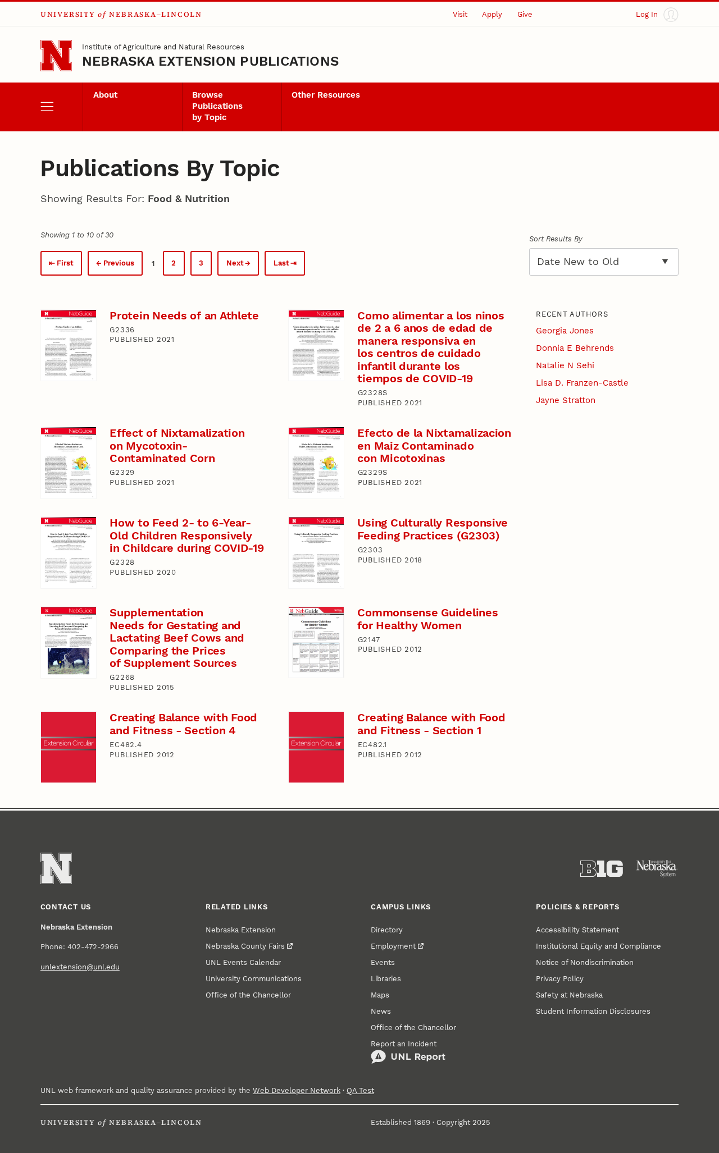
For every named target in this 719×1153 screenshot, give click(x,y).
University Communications (254, 978)
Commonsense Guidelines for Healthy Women (427, 619)
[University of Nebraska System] (657, 869)
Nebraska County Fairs (245, 946)
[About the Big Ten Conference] (601, 869)
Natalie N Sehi (565, 365)
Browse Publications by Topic (217, 106)
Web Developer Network (296, 1090)
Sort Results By (556, 239)
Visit (460, 14)
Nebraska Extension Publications (210, 61)
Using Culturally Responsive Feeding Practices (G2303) (432, 529)
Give (525, 14)
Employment (393, 946)
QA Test (360, 1090)
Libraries (386, 978)
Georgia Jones (565, 331)
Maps (380, 995)
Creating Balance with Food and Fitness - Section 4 (183, 724)
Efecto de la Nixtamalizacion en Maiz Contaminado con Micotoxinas (434, 445)
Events (383, 962)
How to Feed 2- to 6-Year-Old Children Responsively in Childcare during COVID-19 (187, 535)
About (105, 95)
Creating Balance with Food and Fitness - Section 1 (431, 724)
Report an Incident (403, 1044)
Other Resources (326, 95)
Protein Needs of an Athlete (184, 315)
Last (281, 263)
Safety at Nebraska (569, 995)
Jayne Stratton (565, 400)
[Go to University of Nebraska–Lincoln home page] (56, 55)
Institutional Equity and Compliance (598, 946)
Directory (387, 930)
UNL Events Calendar (243, 962)
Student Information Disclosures (593, 1011)
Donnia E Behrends (575, 348)
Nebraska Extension (241, 930)
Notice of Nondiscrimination (585, 962)
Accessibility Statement (577, 930)
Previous (118, 263)
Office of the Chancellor (248, 995)
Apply (492, 14)
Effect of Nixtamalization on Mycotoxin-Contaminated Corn (177, 445)
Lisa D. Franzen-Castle (582, 383)
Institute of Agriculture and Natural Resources (163, 47)
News (381, 1011)
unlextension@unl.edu (80, 967)
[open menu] (61, 107)
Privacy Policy (560, 978)
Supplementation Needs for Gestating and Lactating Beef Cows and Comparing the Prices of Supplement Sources (177, 638)
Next (235, 263)
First (65, 263)
